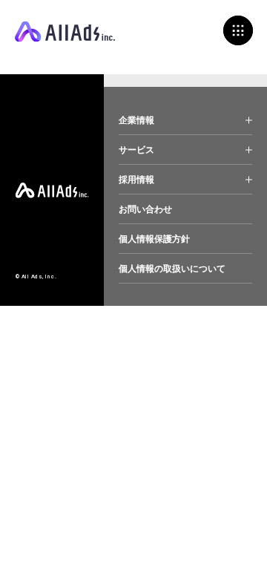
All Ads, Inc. (65, 31)
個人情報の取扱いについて (172, 269)
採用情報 (136, 179)
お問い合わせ (145, 209)
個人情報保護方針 (154, 239)
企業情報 (136, 120)
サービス (136, 150)
